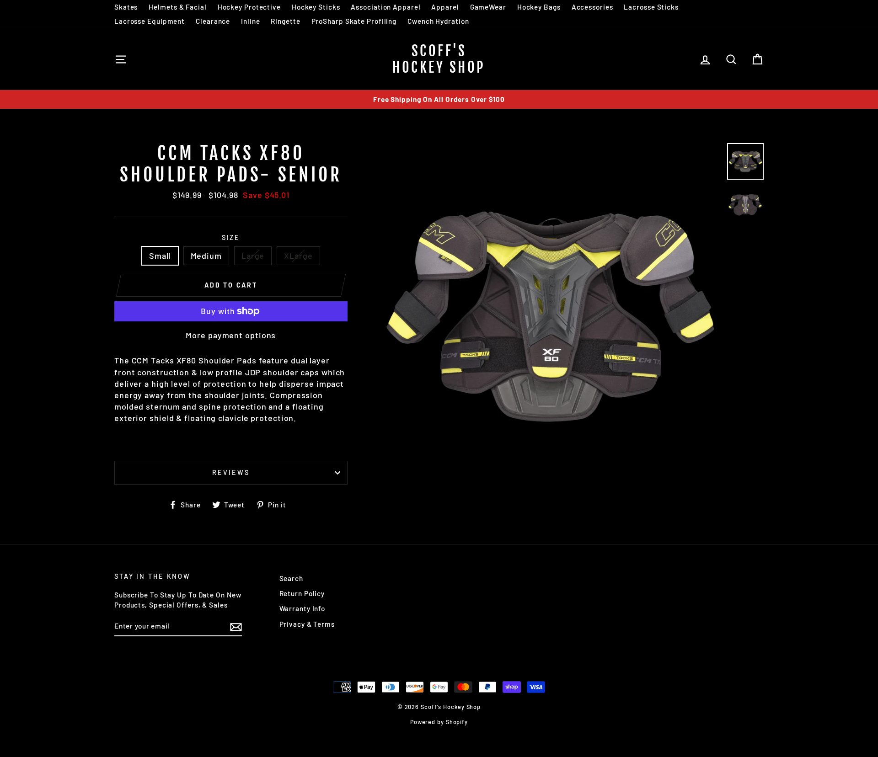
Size (231, 237)
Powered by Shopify (439, 721)
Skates (126, 7)
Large (253, 256)
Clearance (213, 21)
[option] (439, 99)
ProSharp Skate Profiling (354, 21)
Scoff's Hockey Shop (439, 59)
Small (160, 256)
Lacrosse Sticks (651, 7)
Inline (250, 21)
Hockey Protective (249, 7)
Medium (206, 256)
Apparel (445, 7)
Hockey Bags (539, 7)
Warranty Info (302, 608)
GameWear (488, 7)
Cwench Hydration (438, 21)
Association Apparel (385, 7)
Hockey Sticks (316, 7)
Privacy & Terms (307, 624)
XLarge (298, 256)
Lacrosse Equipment (149, 21)
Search (291, 578)
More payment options (231, 335)
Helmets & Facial (177, 7)
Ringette (285, 21)
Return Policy (302, 593)
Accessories (592, 7)
